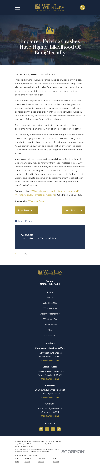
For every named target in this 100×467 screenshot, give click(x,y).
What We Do (50, 319)
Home (50, 297)
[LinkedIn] (47, 429)
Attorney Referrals (50, 314)
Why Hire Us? (50, 303)
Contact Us (50, 335)
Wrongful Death (36, 201)
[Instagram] (59, 429)
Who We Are (50, 308)
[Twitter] (41, 429)
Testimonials (50, 324)
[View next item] (33, 253)
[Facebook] (53, 429)
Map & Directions (50, 360)
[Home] (50, 7)
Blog (50, 330)
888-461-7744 (50, 284)
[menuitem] (18, 460)
